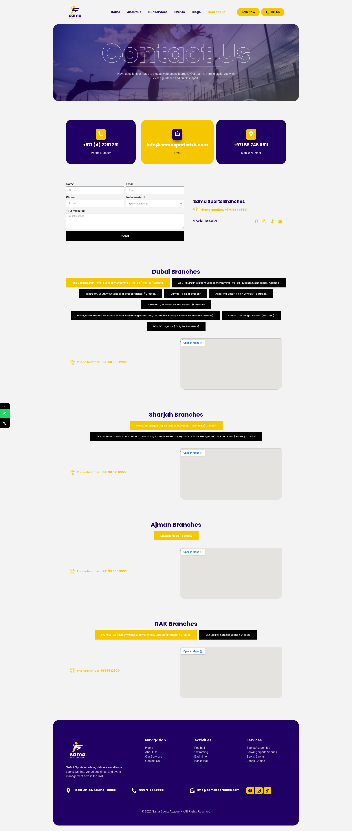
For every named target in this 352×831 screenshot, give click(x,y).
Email (129, 184)
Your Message (75, 210)
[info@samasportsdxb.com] (192, 790)
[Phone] (5, 423)
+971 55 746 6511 (251, 145)
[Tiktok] (272, 221)
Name (70, 184)
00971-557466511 (152, 790)
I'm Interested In (136, 197)
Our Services (157, 12)
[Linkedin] (279, 221)
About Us (134, 12)
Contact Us (216, 12)
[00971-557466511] (134, 790)
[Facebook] (256, 221)
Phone (70, 197)
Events (179, 12)
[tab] (118, 282)
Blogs (196, 12)
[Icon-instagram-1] (259, 790)
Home (115, 12)
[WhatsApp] (5, 413)
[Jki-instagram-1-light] (264, 221)
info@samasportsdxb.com (218, 790)
